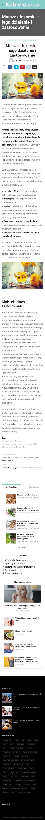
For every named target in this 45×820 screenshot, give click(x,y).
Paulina (18, 61)
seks (32, 777)
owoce (5, 772)
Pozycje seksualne (13, 573)
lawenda (16, 756)
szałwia (27, 785)
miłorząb (25, 764)
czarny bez (31, 744)
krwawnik (6, 756)
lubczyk (25, 756)
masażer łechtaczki (28, 760)
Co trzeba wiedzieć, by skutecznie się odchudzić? (25, 645)
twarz (35, 785)
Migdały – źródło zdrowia (27, 495)
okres (32, 768)
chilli (5, 744)
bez (29, 740)
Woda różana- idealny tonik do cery (27, 619)
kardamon (6, 752)
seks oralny (18, 781)
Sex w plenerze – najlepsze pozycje (27, 694)
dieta (4, 748)
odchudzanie (21, 768)
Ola (17, 611)
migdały (16, 764)
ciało (12, 744)
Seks (14, 697)
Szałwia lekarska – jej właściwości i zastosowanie (28, 509)
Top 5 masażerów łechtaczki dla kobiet (26, 721)
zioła (11, 447)
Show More (22, 548)
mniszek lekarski (16, 441)
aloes (17, 740)
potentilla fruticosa (10, 777)
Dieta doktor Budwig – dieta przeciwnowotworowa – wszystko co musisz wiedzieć (26, 660)
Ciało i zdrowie (14, 41)
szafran (18, 785)
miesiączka (6, 764)
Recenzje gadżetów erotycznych (20, 566)
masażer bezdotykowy (10, 760)
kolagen (16, 752)
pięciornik (14, 772)
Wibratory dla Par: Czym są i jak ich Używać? (27, 708)
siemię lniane (7, 785)
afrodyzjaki (7, 740)
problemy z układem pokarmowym (15, 444)
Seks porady (11, 570)
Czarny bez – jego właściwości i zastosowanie (21, 468)
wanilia (5, 789)
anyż (23, 740)
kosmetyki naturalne (30, 752)
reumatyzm (33, 444)
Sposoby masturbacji (15, 563)
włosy (33, 789)
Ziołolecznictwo (30, 41)
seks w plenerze (31, 781)
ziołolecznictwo (20, 447)
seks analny (7, 781)
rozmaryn (24, 777)
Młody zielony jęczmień (24, 631)
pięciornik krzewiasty (28, 772)
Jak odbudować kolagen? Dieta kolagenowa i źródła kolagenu (27, 523)
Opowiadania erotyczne (16, 560)
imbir (29, 748)
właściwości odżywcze (19, 789)
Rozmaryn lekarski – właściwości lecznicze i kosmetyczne (20, 459)
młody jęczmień (8, 768)
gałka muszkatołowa (17, 748)
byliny (36, 740)
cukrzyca (5, 441)
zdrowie (5, 447)
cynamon (20, 744)
